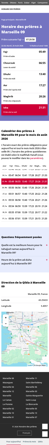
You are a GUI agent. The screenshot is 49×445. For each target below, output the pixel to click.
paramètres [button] (36, 158)
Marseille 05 (31, 408)
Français (26, 433)
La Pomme (8, 404)
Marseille (7, 395)
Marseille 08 (8, 378)
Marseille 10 (8, 413)
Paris (20, 2)
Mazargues (8, 382)
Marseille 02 (8, 408)
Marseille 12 (8, 391)
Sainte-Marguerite (34, 395)
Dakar (27, 2)
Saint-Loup (31, 400)
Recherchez (46, 9)
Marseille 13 (31, 413)
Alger (33, 2)
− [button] (6, 323)
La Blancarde (32, 404)
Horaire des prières (10, 9)
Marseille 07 (31, 417)
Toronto (4, 2)
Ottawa (13, 2)
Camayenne (43, 2)
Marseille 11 (31, 378)
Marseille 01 (8, 417)
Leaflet (30, 365)
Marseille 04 (8, 387)
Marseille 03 (31, 391)
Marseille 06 (31, 387)
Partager (45, 426)
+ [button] (6, 317)
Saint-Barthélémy (34, 382)
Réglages (45, 434)
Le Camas (7, 400)
